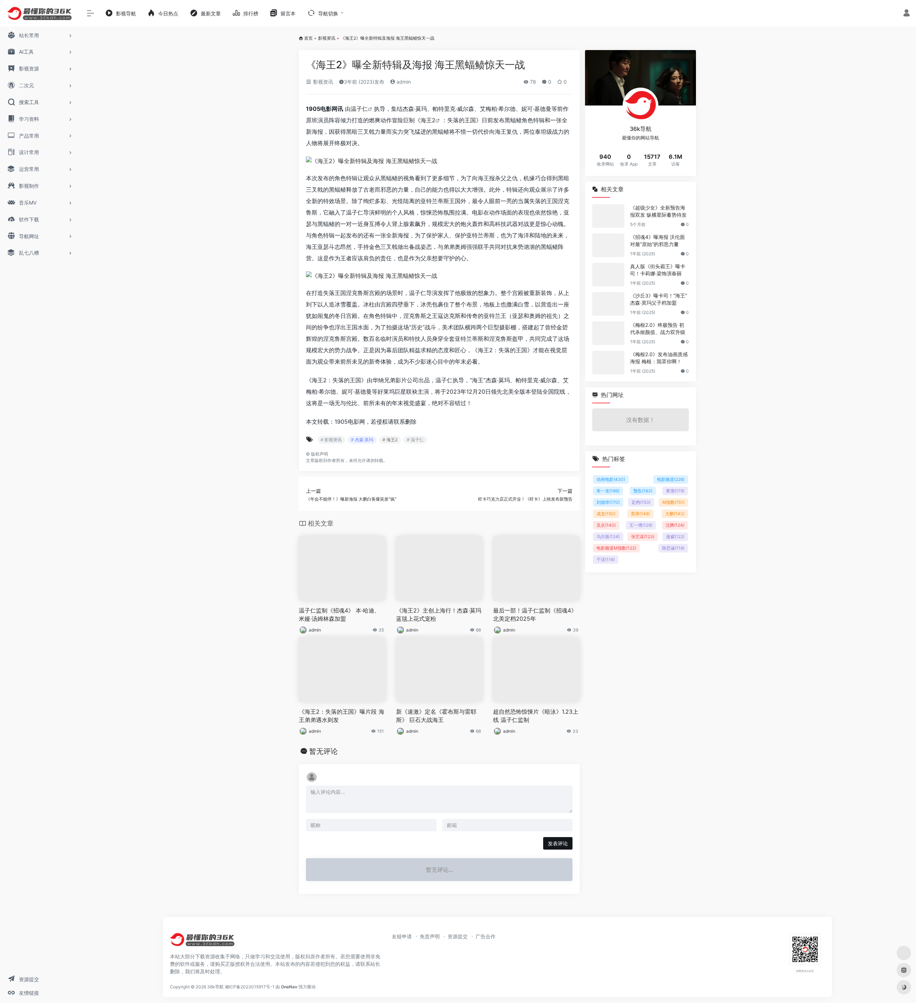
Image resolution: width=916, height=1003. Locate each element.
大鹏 (674, 513)
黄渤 (675, 490)
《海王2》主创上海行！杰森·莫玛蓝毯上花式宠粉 (438, 614)
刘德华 (608, 502)
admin (403, 82)
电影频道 (670, 479)
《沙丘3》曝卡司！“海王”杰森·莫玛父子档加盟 (658, 299)
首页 (308, 38)
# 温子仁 (415, 439)
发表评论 (558, 843)
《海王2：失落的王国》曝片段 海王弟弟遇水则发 (341, 715)
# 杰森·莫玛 (362, 439)
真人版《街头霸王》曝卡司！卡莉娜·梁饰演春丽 (657, 269)
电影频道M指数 (616, 548)
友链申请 (402, 936)
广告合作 (486, 936)
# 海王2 (390, 439)
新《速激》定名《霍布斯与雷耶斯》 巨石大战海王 (436, 715)
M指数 (673, 502)
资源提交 (458, 936)
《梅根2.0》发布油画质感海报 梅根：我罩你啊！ (659, 357)
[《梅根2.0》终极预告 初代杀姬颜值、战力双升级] (608, 333)
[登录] (906, 13)
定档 (641, 502)
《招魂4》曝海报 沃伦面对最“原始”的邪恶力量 (657, 240)
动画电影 (610, 479)
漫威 (675, 536)
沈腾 (675, 525)
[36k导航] (202, 941)
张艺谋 (642, 536)
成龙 (605, 513)
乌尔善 (608, 536)
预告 (642, 490)
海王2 (427, 120)
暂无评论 (323, 751)
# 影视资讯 (331, 439)
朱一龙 (607, 490)
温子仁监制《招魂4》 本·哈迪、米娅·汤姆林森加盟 (339, 614)
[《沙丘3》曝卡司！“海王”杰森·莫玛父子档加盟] (608, 304)
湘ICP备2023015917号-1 (249, 986)
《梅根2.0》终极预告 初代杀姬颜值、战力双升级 (657, 328)
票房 (640, 513)
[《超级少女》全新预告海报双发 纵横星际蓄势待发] (608, 216)
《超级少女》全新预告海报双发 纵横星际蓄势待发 (658, 211)
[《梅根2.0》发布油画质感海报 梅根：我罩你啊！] (608, 362)
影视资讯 (326, 38)
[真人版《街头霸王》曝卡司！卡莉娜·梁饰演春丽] (608, 274)
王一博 (640, 525)
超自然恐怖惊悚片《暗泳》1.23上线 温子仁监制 (535, 715)
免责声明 (430, 936)
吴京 (606, 525)
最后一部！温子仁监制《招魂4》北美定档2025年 (535, 614)
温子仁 (359, 108)
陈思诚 (673, 548)
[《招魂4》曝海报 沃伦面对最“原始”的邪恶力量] (608, 245)
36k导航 (215, 986)
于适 (605, 559)
